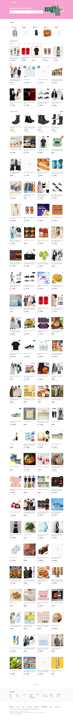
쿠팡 (45, 43)
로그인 (55, 2)
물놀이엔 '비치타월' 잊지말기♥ (20, 8)
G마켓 (24, 43)
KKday (58, 696)
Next (63, 31)
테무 (43, 694)
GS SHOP (20, 43)
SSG (37, 43)
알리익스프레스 (45, 696)
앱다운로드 (12, 706)
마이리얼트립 (58, 694)
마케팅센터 (51, 706)
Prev (9, 31)
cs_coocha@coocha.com (30, 712)
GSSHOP (31, 694)
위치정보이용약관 (36, 706)
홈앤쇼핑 (31, 696)
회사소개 (18, 706)
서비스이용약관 (29, 706)
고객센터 (23, 706)
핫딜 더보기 (36, 684)
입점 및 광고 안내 (57, 706)
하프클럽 (28, 43)
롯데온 (11, 43)
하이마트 (37, 694)
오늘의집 (41, 43)
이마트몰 (33, 43)
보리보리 (51, 696)
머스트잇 (24, 694)
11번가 (15, 43)
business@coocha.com (42, 712)
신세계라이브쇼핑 (32, 697)
